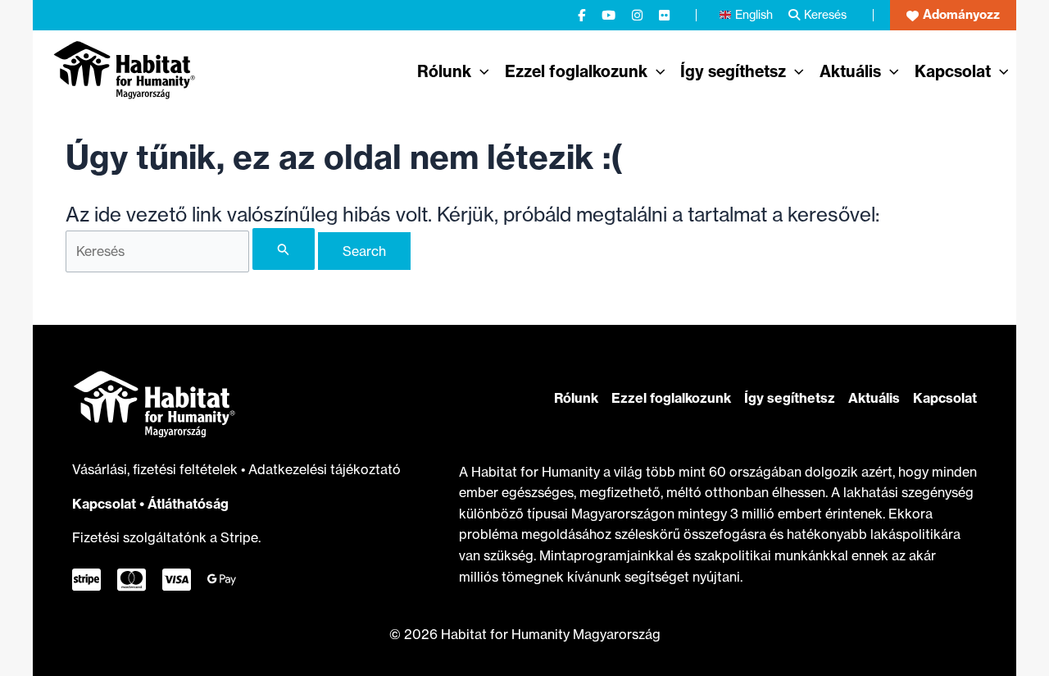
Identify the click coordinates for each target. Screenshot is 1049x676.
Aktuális (874, 398)
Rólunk (576, 398)
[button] (953, 15)
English (754, 14)
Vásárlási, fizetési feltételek (156, 469)
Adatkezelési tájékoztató (324, 469)
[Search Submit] (283, 249)
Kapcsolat (104, 504)
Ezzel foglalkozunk (671, 398)
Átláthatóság (188, 504)
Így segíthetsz (789, 398)
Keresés (825, 14)
